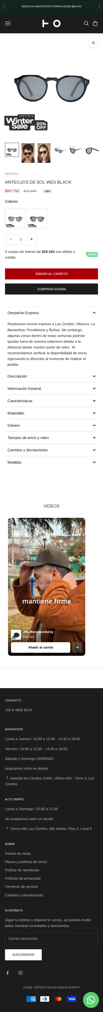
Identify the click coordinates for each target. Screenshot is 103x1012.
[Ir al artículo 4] (60, 150)
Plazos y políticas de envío (26, 862)
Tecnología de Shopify (63, 987)
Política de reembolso (22, 870)
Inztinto (11, 174)
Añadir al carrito (51, 274)
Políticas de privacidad (22, 878)
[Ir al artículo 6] (92, 150)
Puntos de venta (18, 853)
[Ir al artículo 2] (28, 153)
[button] (51, 313)
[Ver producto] (77, 647)
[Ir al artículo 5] (76, 150)
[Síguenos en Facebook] (7, 972)
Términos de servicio (21, 887)
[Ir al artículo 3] (44, 153)
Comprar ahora (51, 289)
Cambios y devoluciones (24, 895)
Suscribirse (23, 955)
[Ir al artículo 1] (12, 150)
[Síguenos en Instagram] (20, 972)
